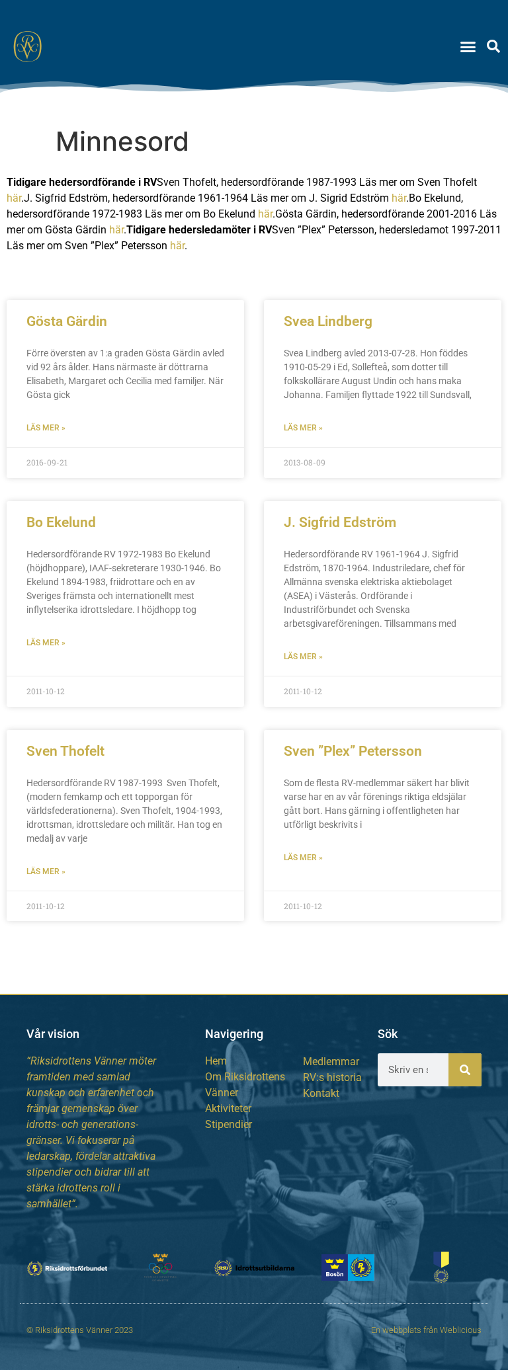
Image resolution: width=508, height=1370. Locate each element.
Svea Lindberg (328, 321)
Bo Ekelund (61, 522)
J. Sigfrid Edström (340, 522)
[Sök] (465, 1069)
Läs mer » (45, 427)
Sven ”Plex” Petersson (353, 751)
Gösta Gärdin (66, 321)
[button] (468, 46)
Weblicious (461, 1330)
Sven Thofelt (65, 751)
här (14, 198)
